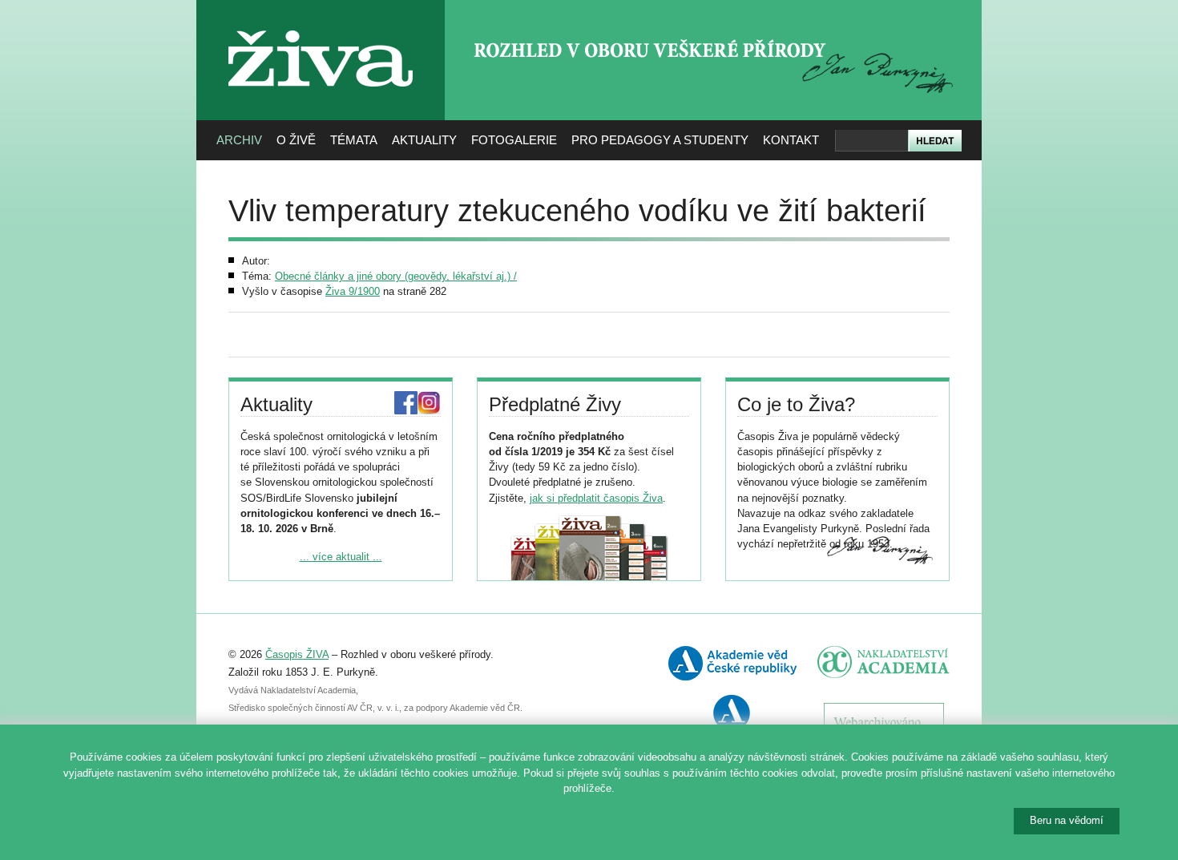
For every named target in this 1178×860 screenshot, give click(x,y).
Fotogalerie (514, 140)
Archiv (239, 140)
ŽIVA (320, 24)
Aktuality (424, 140)
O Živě (296, 140)
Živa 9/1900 (352, 291)
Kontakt (791, 140)
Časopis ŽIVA (297, 654)
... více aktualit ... (341, 557)
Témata (353, 140)
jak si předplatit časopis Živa (596, 498)
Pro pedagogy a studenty (659, 140)
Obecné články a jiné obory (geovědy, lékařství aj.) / (396, 276)
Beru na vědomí (1066, 820)
